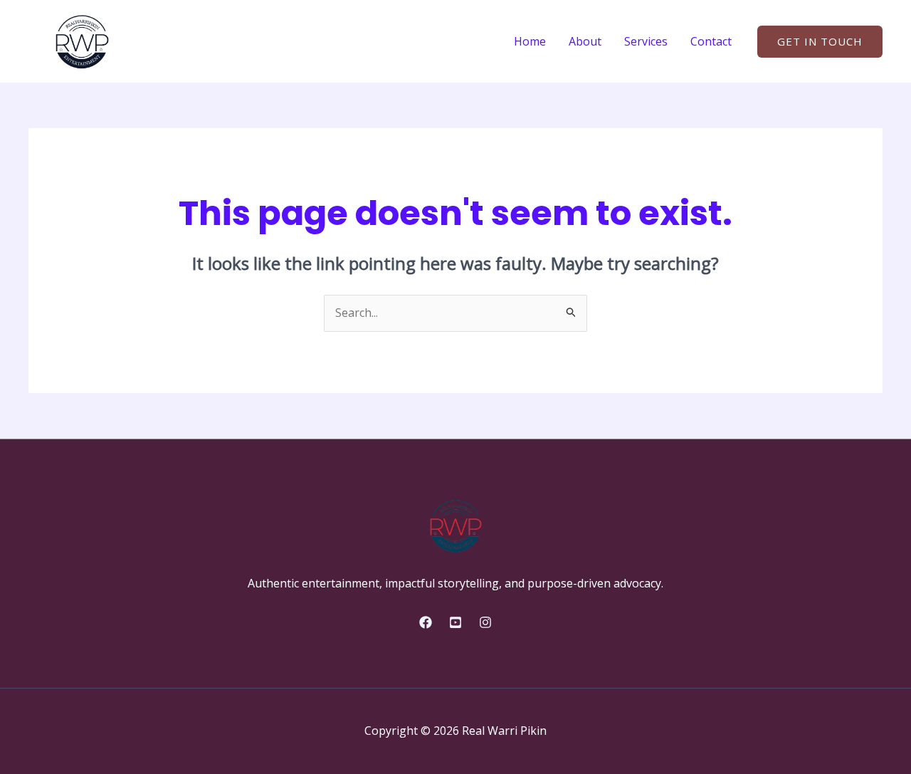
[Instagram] (485, 622)
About (585, 41)
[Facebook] (425, 622)
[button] (820, 42)
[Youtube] (455, 622)
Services (646, 41)
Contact (711, 41)
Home (530, 41)
